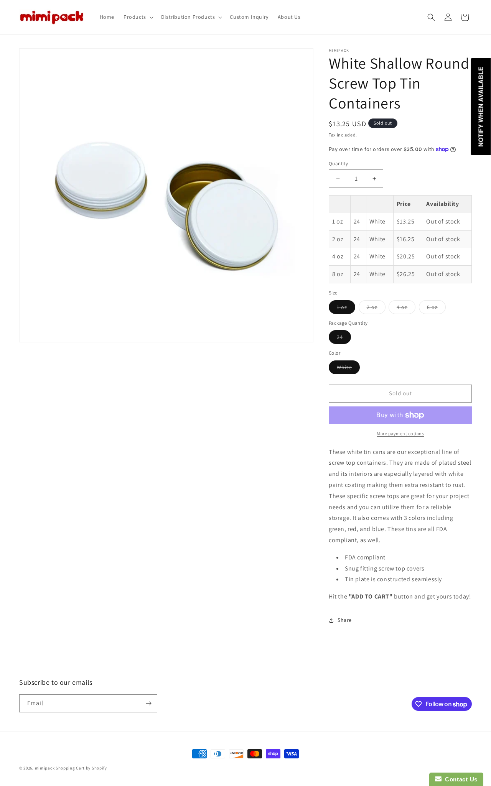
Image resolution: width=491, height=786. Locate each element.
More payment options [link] (400, 433)
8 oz (436, 308)
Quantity (338, 163)
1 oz (346, 308)
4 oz (406, 308)
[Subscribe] (148, 703)
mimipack (45, 768)
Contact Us (460, 779)
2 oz (376, 308)
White (348, 368)
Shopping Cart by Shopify (81, 768)
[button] (138, 17)
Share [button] (345, 620)
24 (344, 338)
